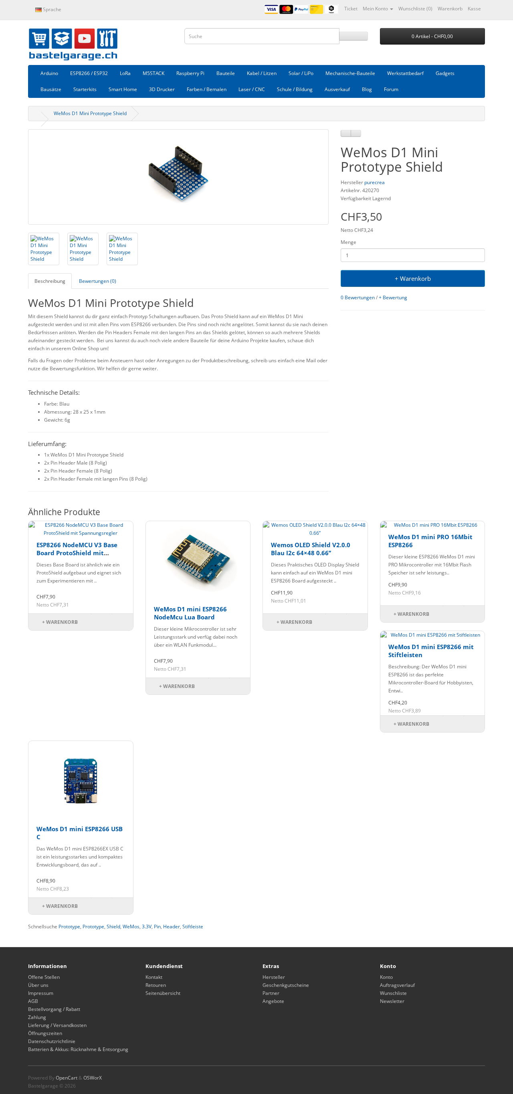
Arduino (49, 73)
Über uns (38, 985)
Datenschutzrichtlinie (51, 1041)
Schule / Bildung (295, 89)
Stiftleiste (192, 926)
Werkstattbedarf (405, 73)
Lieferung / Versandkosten (57, 1025)
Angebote (273, 1001)
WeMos (131, 926)
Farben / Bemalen (206, 89)
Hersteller (274, 977)
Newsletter (392, 1001)
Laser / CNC (251, 89)
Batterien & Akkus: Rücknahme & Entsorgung (78, 1049)
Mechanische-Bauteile (350, 73)
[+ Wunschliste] (346, 133)
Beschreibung (49, 281)
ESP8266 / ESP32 (89, 73)
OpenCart (66, 1077)
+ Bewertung (393, 297)
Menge (348, 242)
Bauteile (225, 73)
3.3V (146, 926)
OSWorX (92, 1077)
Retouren (155, 985)
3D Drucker (162, 89)
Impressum (40, 993)
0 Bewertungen (358, 297)
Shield (113, 926)
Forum (391, 89)
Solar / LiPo (301, 73)
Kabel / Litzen (262, 73)
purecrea (374, 182)
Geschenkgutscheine (286, 985)
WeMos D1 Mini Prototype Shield (90, 113)
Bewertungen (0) (97, 281)
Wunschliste (393, 993)
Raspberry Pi (190, 73)
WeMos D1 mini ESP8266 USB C (79, 833)
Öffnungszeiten (45, 1033)
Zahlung (37, 1017)
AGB (33, 1001)
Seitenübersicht (162, 993)
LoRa (125, 73)
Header (171, 926)
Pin (157, 926)
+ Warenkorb (413, 278)
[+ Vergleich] (356, 133)
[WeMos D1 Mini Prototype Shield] (178, 177)
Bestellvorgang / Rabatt (54, 1009)
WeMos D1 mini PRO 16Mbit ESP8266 (430, 541)
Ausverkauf (337, 89)
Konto (386, 977)
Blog (367, 89)
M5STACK (153, 73)
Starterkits (85, 89)
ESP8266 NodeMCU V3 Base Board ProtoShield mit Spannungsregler (76, 552)
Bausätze (50, 89)
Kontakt (153, 977)
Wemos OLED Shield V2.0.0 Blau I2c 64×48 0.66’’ (310, 549)
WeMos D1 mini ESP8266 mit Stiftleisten (431, 651)
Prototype (69, 926)
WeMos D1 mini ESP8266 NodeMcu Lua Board (190, 613)
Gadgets (445, 73)
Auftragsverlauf (397, 985)
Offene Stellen (44, 977)
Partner (271, 993)
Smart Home (123, 89)
